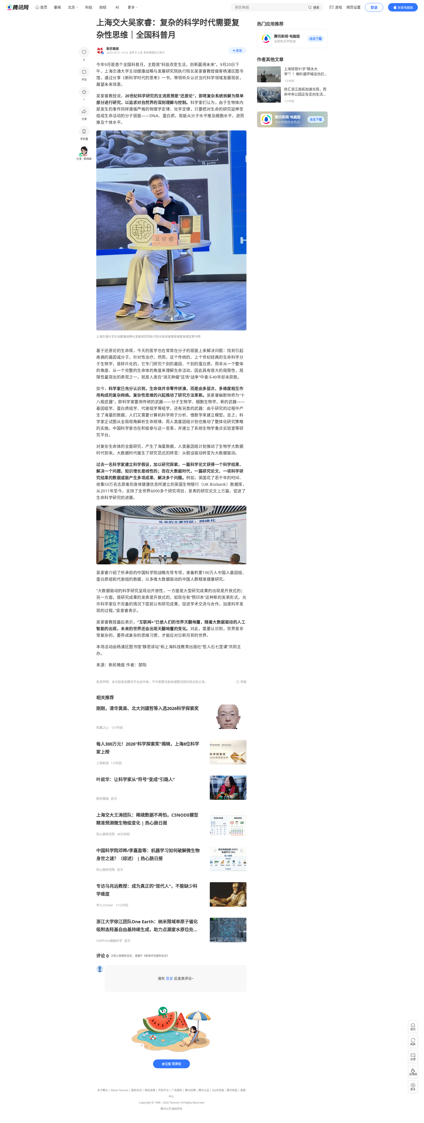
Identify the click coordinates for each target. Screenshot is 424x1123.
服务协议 (136, 1090)
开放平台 (163, 1090)
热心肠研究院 (105, 834)
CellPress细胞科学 (109, 940)
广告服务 (177, 1090)
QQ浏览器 (218, 1090)
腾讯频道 (232, 1090)
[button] (315, 38)
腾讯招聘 (190, 1090)
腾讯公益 (204, 1090)
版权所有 (177, 1109)
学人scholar (104, 905)
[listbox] (171, 818)
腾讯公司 (166, 1109)
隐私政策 (150, 1090)
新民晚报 (102, 798)
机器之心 (102, 727)
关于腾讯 (102, 1090)
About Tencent (119, 1090)
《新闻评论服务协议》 (156, 956)
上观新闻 (102, 763)
